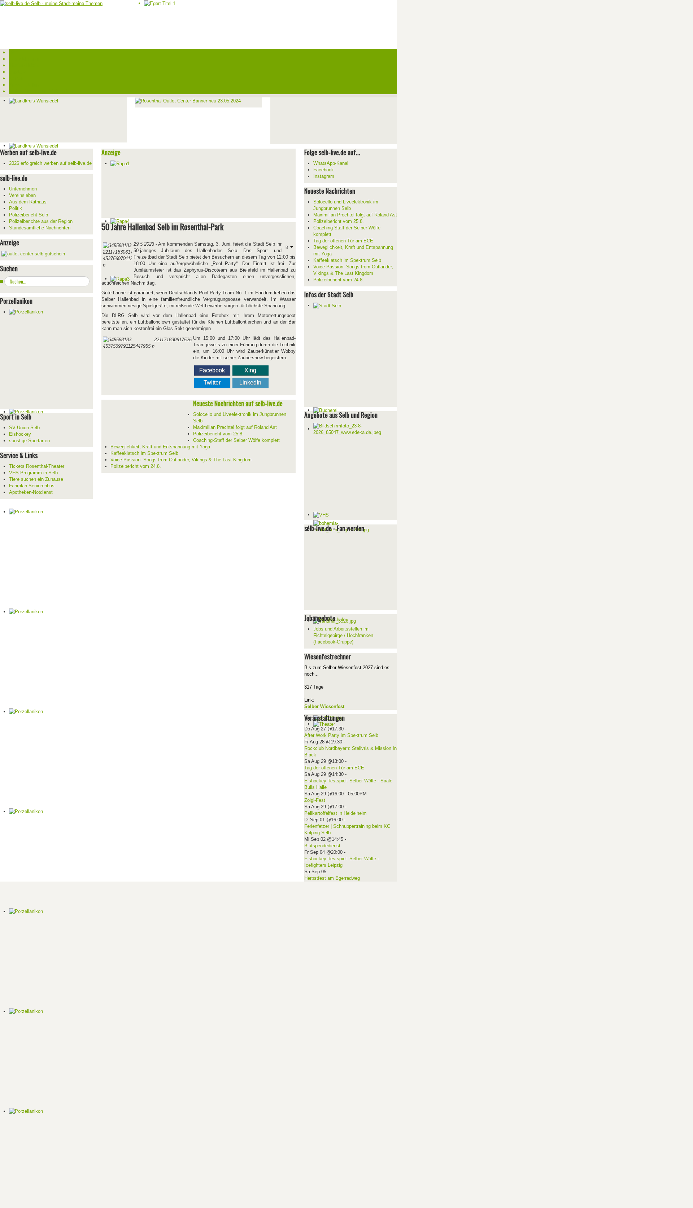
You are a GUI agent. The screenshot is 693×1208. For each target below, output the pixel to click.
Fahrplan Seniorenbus (32, 485)
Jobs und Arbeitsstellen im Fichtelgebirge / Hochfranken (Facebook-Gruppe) (343, 635)
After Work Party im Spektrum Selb (341, 735)
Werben (16, 78)
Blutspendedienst (322, 845)
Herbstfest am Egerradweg (332, 878)
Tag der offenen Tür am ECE (334, 767)
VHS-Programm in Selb (33, 472)
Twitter (212, 382)
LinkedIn (250, 382)
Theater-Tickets (24, 65)
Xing (250, 370)
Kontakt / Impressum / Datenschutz (41, 91)
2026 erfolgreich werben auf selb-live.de (50, 163)
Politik (15, 208)
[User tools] (289, 247)
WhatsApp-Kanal (330, 163)
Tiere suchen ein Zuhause (36, 479)
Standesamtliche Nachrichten (39, 227)
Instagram (323, 176)
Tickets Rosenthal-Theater (36, 466)
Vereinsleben (22, 195)
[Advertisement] (324, 119)
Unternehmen (23, 189)
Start (13, 52)
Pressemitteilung (24, 84)
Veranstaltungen (24, 58)
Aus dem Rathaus (28, 202)
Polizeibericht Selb (28, 215)
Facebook (212, 370)
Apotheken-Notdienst (31, 492)
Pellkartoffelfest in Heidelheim (335, 813)
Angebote (17, 71)
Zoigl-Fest (314, 800)
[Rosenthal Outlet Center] (188, 100)
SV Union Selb (24, 427)
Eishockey (20, 434)
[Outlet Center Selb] (33, 253)
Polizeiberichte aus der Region (41, 221)
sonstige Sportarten (29, 440)
